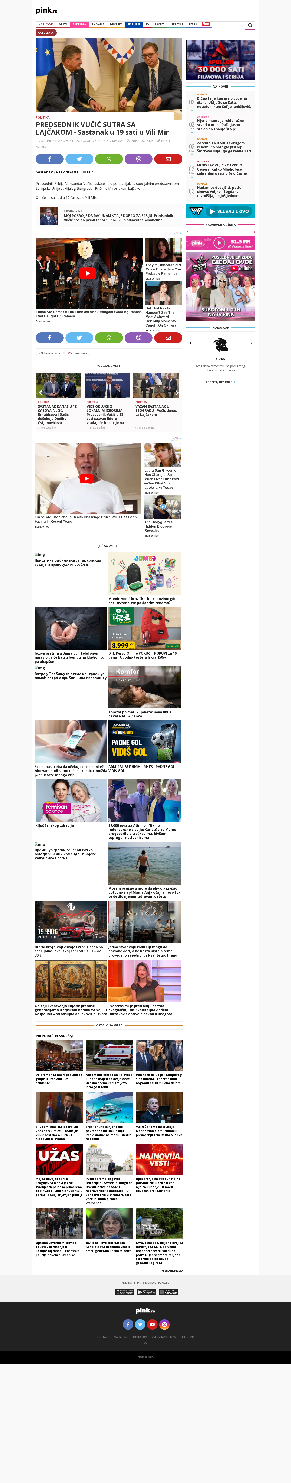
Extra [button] (193, 24)
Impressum (140, 1337)
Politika (43, 117)
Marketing (121, 1337)
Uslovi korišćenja (164, 1337)
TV (147, 24)
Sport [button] (159, 24)
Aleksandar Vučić (49, 352)
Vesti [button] (63, 24)
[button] (40, 393)
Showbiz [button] (98, 24)
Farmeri (134, 24)
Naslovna (46, 24)
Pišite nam (187, 1337)
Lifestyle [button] (176, 24)
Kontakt (103, 1337)
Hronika (116, 24)
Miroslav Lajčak (77, 352)
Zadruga (79, 24)
